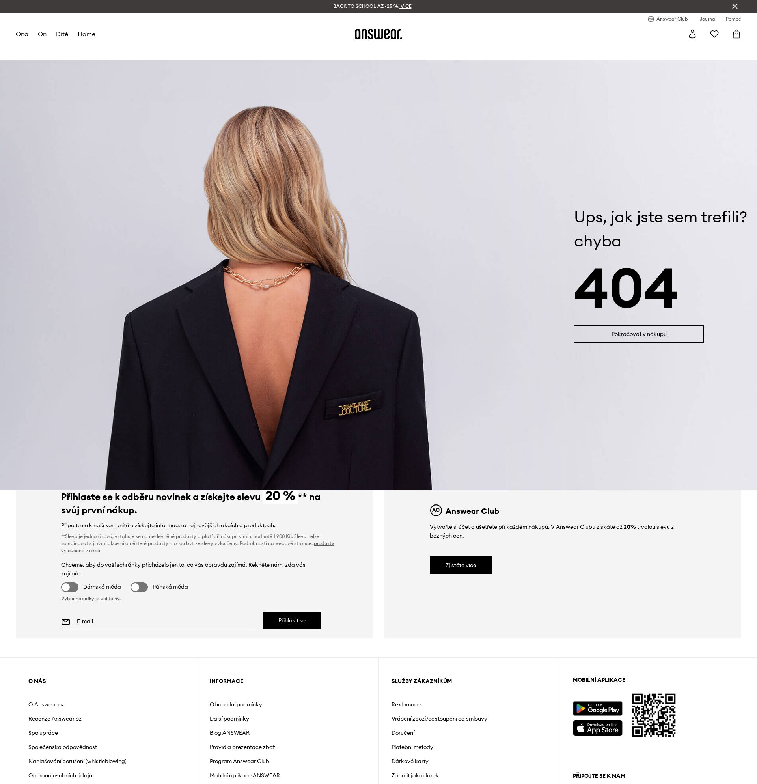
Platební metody (412, 746)
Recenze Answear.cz (55, 718)
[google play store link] (597, 708)
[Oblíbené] (714, 34)
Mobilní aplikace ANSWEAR (245, 775)
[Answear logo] (378, 34)
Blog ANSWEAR (230, 732)
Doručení (403, 732)
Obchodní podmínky (236, 704)
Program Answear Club (239, 761)
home (86, 34)
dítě (62, 34)
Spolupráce (43, 732)
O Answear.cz (46, 704)
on (42, 34)
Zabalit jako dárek (415, 775)
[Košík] (736, 34)
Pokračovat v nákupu (639, 334)
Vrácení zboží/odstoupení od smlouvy (439, 718)
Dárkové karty (410, 761)
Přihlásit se (292, 620)
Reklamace (406, 704)
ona (22, 34)
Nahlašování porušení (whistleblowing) (77, 761)
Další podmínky (229, 718)
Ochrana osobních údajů (60, 775)
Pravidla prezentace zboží (243, 746)
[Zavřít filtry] (735, 6)
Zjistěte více (461, 565)
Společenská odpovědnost (62, 746)
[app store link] (597, 727)
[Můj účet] (692, 34)
